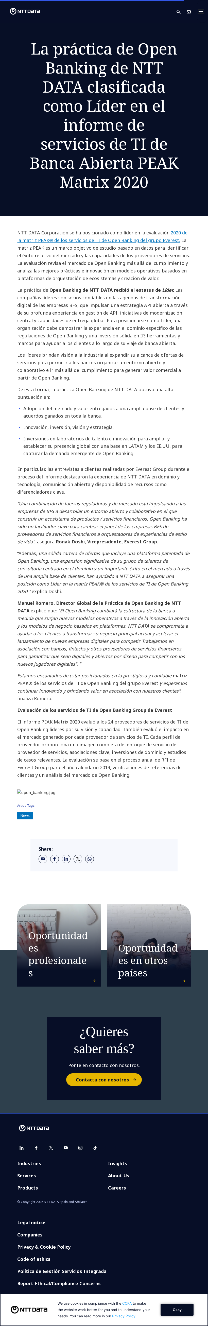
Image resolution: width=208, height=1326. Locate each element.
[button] (182, 11)
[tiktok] (95, 1148)
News (25, 815)
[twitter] (78, 859)
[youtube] (65, 1148)
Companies (30, 1235)
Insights (117, 1163)
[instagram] (80, 1148)
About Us (118, 1176)
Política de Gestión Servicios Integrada (62, 1271)
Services (26, 1176)
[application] (104, 1309)
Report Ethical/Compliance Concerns (59, 1283)
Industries (29, 1163)
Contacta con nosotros (102, 1080)
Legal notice (31, 1222)
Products (27, 1188)
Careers (117, 1188)
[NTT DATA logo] (21, 11)
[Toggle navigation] (202, 11)
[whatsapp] (89, 859)
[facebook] (54, 859)
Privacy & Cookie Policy (44, 1247)
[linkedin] (66, 859)
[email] (43, 859)
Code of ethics (33, 1259)
